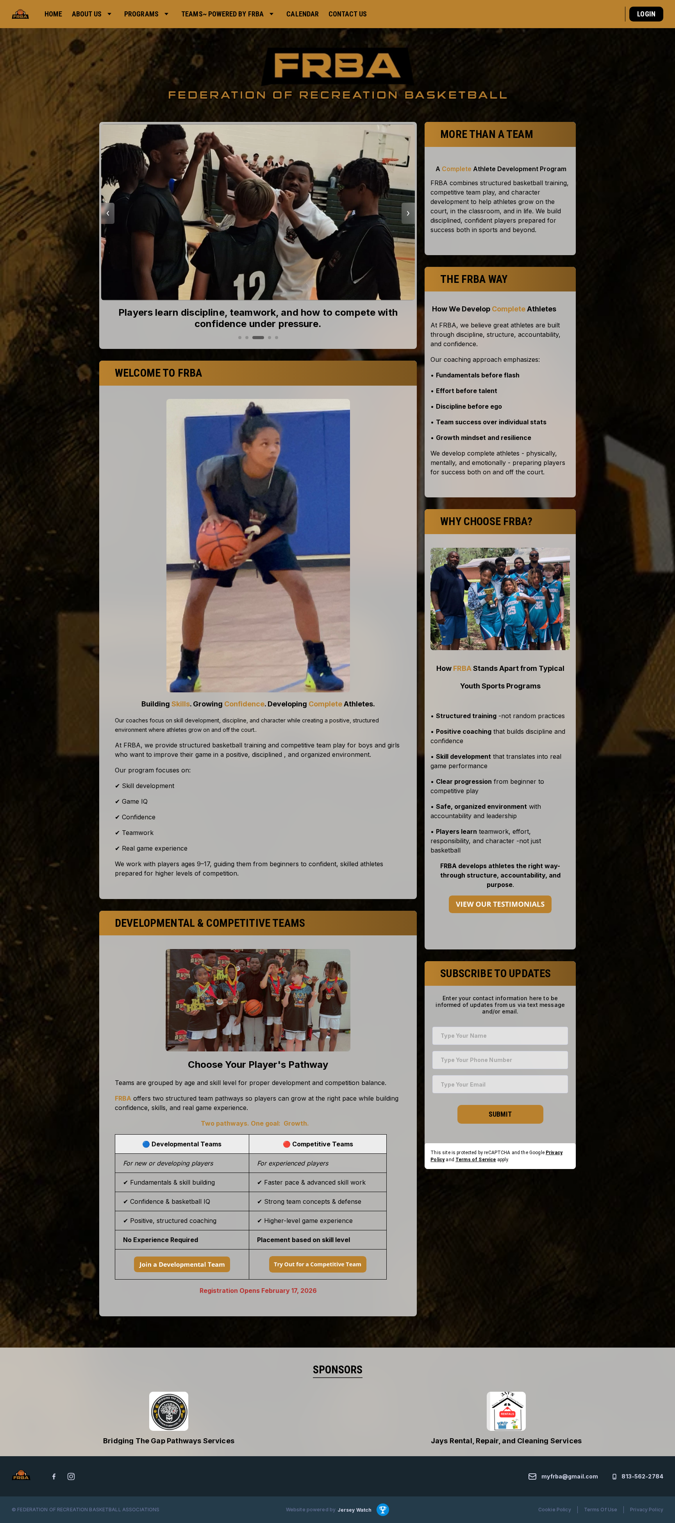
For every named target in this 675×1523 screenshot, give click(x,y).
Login (646, 14)
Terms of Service (475, 1159)
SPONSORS (337, 1369)
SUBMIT (500, 1114)
